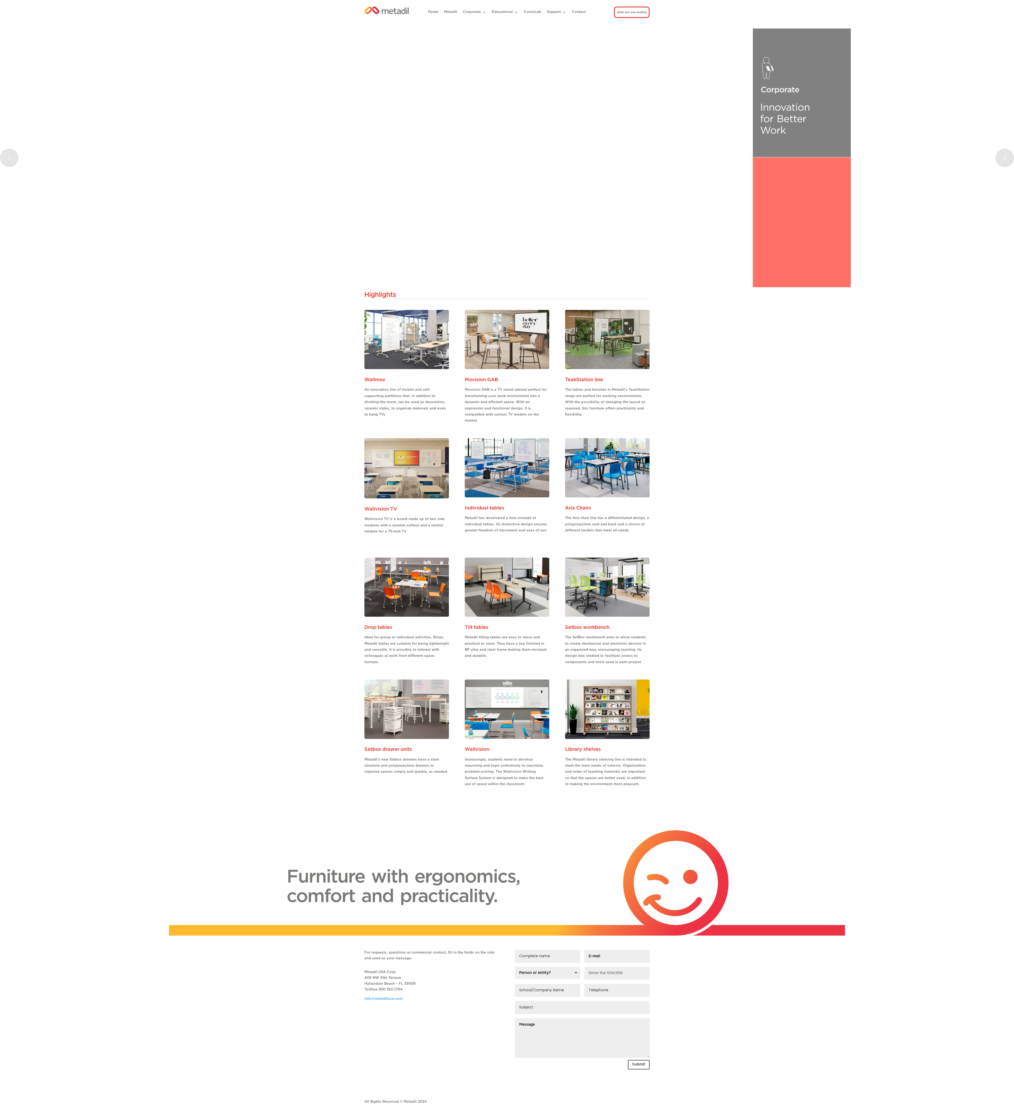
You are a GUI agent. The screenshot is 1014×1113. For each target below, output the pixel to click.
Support (554, 12)
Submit (638, 1064)
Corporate (472, 12)
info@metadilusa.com (383, 999)
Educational (502, 12)
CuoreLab (532, 12)
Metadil (450, 12)
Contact (579, 12)
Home (433, 12)
